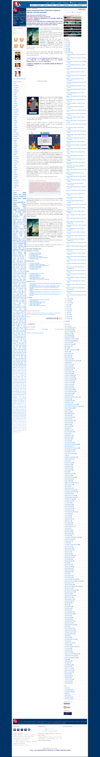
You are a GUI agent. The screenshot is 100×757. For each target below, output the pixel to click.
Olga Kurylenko (16, 361)
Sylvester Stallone (17, 316)
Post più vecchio (59, 329)
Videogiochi (21, 318)
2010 (15, 107)
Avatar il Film (19, 267)
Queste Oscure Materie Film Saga (72, 586)
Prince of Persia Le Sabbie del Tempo (73, 581)
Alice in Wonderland (69, 328)
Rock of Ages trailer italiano (36, 256)
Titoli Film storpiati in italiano (71, 646)
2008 (15, 154)
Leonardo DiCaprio (69, 539)
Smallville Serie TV (16, 431)
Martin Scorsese (22, 313)
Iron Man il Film (19, 315)
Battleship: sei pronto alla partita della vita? (39, 265)
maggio (15, 98)
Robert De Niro (22, 280)
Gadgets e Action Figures (70, 457)
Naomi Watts (21, 360)
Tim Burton (67, 644)
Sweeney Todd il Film (18, 334)
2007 (15, 178)
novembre (16, 87)
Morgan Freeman (17, 268)
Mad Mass (67, 693)
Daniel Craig (18, 282)
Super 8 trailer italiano (35, 304)
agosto (15, 92)
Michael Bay (16, 319)
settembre (16, 91)
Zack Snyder (68, 681)
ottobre (15, 89)
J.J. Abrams (32, 314)
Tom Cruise (67, 648)
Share (28, 316)
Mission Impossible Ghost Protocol (38, 305)
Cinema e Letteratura (18, 243)
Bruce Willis (67, 355)
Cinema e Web (19, 250)
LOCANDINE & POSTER (19, 78)
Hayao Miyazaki (68, 479)
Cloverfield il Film (17, 300)
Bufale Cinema (23, 373)
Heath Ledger (68, 480)
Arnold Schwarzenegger (70, 340)
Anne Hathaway (16, 336)
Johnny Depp (16, 246)
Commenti (17, 33)
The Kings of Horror (69, 698)
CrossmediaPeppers (69, 689)
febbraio (16, 103)
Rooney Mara (23, 410)
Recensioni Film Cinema (19, 219)
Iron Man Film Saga (69, 499)
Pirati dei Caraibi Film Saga (71, 579)
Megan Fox (21, 352)
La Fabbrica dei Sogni (70, 691)
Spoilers (23, 394)
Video (15, 193)
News (19, 198)
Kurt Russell (23, 389)
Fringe (23, 428)
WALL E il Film (18, 357)
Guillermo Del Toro (69, 473)
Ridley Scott (21, 307)
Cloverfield (52, 28)
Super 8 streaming (34, 300)
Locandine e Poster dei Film (71, 544)
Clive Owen (18, 351)
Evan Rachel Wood (21, 415)
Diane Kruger (23, 324)
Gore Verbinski (16, 312)
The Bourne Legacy (34, 258)
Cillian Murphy (17, 419)
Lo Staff (15, 741)
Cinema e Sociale (19, 298)
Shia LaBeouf (17, 252)
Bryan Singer (19, 413)
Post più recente (30, 329)
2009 (15, 131)
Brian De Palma (68, 353)
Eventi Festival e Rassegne (71, 444)
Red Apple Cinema (69, 697)
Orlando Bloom (68, 571)
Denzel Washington (69, 420)
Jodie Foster (23, 416)
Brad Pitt (15, 324)
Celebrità (15, 218)
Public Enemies (23, 418)
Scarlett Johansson (18, 289)
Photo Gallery (68, 577)
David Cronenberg (69, 417)
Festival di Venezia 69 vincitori (37, 273)
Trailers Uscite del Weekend (71, 653)
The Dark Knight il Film (70, 639)
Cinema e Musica (69, 380)
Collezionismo (16, 331)
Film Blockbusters (69, 450)
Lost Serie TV (15, 373)
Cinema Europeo (18, 253)
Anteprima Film (19, 208)
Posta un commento (30, 327)
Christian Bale (68, 366)
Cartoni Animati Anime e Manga (72, 360)
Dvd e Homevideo (22, 286)
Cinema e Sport (17, 343)
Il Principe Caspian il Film (70, 491)
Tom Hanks (15, 366)
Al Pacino (15, 273)
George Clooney (17, 291)
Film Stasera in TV (22, 400)
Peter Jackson (68, 575)
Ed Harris (24, 331)
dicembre (16, 85)
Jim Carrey (21, 342)
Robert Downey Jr (69, 599)
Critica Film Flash (21, 222)
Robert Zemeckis (16, 410)
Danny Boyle (23, 419)
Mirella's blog (68, 695)
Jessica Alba (16, 306)
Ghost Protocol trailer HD (35, 303)
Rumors (22, 273)
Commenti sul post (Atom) (37, 333)
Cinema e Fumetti (18, 228)
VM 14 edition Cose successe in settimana (39, 279)
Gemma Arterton (21, 379)
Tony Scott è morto (34, 274)
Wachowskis (16, 391)
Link (47, 39)
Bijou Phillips (17, 412)
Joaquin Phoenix (16, 416)
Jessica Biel (21, 388)
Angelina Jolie (23, 297)
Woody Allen (23, 349)
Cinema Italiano (21, 221)
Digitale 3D (23, 249)
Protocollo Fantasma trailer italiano (37, 302)
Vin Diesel (67, 663)
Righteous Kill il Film (22, 382)
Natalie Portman (68, 561)
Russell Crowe (17, 309)
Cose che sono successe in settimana (73, 406)
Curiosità (21, 242)
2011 (15, 83)
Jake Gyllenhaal (68, 506)
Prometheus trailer (34, 255)
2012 (66, 41)
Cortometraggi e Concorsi (19, 239)
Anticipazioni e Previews (46, 313)
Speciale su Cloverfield (50, 37)
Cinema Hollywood (19, 196)
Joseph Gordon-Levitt (17, 403)
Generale (24, 319)
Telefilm (24, 265)
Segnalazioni (16, 227)
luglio (15, 94)
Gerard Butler (21, 345)
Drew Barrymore (23, 421)
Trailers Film (17, 195)
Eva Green (67, 440)
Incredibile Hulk (19, 333)
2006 (15, 187)
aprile (15, 100)
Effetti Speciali (68, 437)
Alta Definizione (68, 329)
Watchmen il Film (16, 395)
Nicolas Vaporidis (16, 394)
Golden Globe (16, 262)
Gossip (66, 471)
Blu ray (16, 367)
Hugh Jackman (68, 488)
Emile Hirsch (68, 439)
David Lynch (16, 421)
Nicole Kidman (68, 568)
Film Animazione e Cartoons (71, 448)
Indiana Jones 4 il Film (18, 274)
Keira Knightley (68, 533)
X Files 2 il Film (21, 385)
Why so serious (68, 672)
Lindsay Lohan (17, 422)
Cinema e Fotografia (69, 375)
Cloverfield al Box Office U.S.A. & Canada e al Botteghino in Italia (45, 286)
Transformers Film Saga (18, 310)
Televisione (15, 255)
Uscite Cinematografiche (70, 657)
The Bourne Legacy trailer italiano (37, 264)
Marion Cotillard (22, 327)
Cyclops (15, 745)
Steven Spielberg (69, 628)
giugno (15, 96)
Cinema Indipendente (69, 391)
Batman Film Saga (69, 344)
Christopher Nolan (69, 368)
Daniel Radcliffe (16, 376)
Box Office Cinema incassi (71, 349)
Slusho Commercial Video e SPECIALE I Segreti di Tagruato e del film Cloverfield (43, 11)
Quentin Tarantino (69, 584)
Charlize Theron (68, 364)
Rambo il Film (23, 363)
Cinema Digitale (17, 245)
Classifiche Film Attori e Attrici (72, 397)
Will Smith (15, 297)
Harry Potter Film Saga (18, 330)
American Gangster (69, 331)
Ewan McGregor (68, 446)
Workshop (15, 358)
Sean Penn (67, 615)
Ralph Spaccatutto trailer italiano (37, 278)
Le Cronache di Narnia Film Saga (72, 537)
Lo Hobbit (16, 418)
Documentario (19, 261)
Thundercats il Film (16, 427)
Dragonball (20, 398)
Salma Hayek (22, 430)
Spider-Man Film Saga (18, 322)
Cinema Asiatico (16, 276)
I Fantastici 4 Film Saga (70, 490)
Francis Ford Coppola (70, 453)
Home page (44, 329)
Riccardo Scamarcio (69, 592)
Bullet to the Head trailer (35, 275)
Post (16, 30)
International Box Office (70, 497)
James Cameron (16, 265)
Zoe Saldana (23, 366)
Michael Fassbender (17, 370)
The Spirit (23, 425)
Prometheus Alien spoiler (35, 254)
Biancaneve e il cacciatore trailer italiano (39, 257)
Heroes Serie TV (21, 407)
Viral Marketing (19, 288)
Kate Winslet (68, 530)
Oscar (21, 231)
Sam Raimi (21, 355)
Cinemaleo (67, 687)
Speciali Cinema (16, 425)
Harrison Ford (23, 259)
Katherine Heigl (22, 392)
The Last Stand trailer (34, 263)
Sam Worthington (19, 364)
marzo (15, 102)
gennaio (16, 105)
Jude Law (15, 346)
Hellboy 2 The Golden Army (19, 401)
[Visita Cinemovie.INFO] (54, 319)
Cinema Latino (68, 395)
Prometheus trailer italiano (35, 253)
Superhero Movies (18, 233)
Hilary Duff (15, 430)
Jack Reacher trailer (34, 276)
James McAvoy (21, 369)
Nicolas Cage (21, 295)
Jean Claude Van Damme (18, 409)
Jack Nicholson (19, 321)
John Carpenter (16, 389)
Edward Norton (19, 328)
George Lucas (21, 264)
